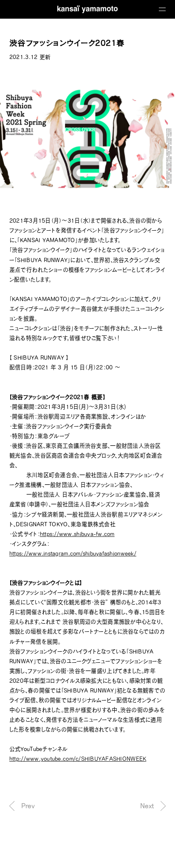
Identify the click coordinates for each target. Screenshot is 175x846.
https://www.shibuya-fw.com (77, 534)
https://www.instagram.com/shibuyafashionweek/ (72, 553)
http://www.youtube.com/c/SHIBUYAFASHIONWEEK (77, 759)
